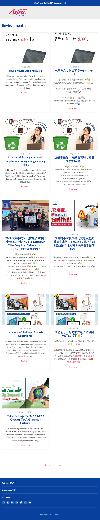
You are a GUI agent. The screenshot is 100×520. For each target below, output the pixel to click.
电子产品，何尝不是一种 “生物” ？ (74, 72)
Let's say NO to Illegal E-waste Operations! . (26, 333)
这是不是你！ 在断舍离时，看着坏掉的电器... (74, 159)
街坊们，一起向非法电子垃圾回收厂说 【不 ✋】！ (74, 333)
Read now (25, 93)
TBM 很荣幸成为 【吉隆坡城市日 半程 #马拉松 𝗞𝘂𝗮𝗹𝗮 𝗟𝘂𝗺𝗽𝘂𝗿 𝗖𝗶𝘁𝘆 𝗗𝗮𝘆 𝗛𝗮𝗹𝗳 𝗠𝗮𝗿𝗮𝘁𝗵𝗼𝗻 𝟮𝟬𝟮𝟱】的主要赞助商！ (25, 244)
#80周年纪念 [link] (27, 269)
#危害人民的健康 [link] (73, 362)
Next (60, 465)
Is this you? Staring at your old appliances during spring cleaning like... (25, 161)
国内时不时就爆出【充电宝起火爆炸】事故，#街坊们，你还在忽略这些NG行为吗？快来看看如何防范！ (74, 244)
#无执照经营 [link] (76, 356)
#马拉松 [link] (43, 257)
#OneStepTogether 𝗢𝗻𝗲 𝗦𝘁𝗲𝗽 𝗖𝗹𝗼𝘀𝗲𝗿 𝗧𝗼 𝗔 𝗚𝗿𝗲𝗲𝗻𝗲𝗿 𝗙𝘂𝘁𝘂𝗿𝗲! (25, 419)
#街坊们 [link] (61, 260)
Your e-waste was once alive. (25, 70)
